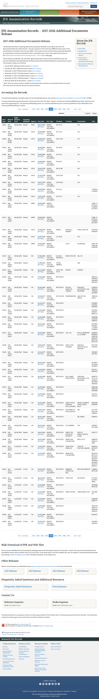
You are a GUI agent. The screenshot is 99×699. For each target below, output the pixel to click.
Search (94, 6)
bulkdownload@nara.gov (17, 555)
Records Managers (24, 656)
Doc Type (50, 121)
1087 (68, 109)
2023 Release (35, 571)
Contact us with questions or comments (13, 634)
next (75, 109)
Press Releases (59, 586)
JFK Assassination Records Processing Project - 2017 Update (25, 55)
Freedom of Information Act (55, 691)
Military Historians (24, 649)
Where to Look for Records (40, 661)
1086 (64, 109)
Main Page (82, 49)
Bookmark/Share (83, 3)
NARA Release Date (17, 119)
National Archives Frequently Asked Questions (40, 650)
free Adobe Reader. (23, 624)
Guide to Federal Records (39, 655)
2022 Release (58, 571)
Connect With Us (49, 681)
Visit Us (69, 12)
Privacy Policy (42, 691)
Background (82, 51)
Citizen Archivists (71, 3)
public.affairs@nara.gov (64, 605)
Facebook (40, 684)
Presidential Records (9, 659)
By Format (6, 649)
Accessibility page (47, 626)
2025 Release (10, 571)
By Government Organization (7, 652)
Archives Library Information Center (8, 665)
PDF (39, 127)
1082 (46, 109)
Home (4, 23)
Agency (33, 121)
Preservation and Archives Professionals (24, 652)
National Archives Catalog (8, 655)
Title (93, 121)
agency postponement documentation (44, 566)
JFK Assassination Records (30, 23)
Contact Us (93, 3)
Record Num (10, 120)
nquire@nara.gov (14, 605)
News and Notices (56, 647)
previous (25, 109)
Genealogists (23, 647)
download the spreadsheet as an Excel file (70, 98)
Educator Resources (49, 12)
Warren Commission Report (85, 54)
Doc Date (41, 121)
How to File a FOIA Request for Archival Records (41, 669)
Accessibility (33, 691)
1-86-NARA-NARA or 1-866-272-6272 (49, 696)
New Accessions (55, 649)
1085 (59, 109)
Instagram (46, 684)
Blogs (56, 684)
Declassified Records (41, 658)
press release (33, 66)
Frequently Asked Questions (18, 586)
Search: (61, 113)
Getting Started (39, 647)
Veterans (21, 659)
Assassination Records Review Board (86, 65)
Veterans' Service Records (29, 12)
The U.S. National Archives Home (21, 4)
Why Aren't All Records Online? (41, 665)
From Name (81, 121)
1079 (33, 109)
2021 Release (83, 571)
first (19, 109)
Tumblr (49, 684)
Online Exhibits (7, 669)
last (79, 109)
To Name (69, 121)
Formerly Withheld (26, 120)
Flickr (59, 684)
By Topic (5, 647)
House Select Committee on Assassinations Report (86, 59)
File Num (59, 121)
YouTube (52, 684)
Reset (94, 113)
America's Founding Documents (89, 12)
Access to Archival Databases (8, 662)
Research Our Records (10, 12)
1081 (42, 109)
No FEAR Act (67, 691)
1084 (55, 109)
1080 (37, 109)
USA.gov (74, 691)
